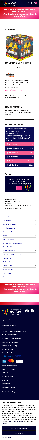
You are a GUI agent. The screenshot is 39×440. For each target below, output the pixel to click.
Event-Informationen (9, 369)
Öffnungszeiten (7, 349)
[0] (35, 3)
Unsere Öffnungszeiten (13, 90)
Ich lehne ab (19, 433)
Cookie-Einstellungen (9, 392)
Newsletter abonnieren (10, 353)
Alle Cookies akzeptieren (19, 428)
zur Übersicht (13, 29)
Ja (19, 188)
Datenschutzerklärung (16, 421)
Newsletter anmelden (18, 11)
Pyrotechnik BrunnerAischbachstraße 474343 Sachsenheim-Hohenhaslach (14, 325)
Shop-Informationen (9, 366)
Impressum (5, 423)
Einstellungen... (6, 437)
